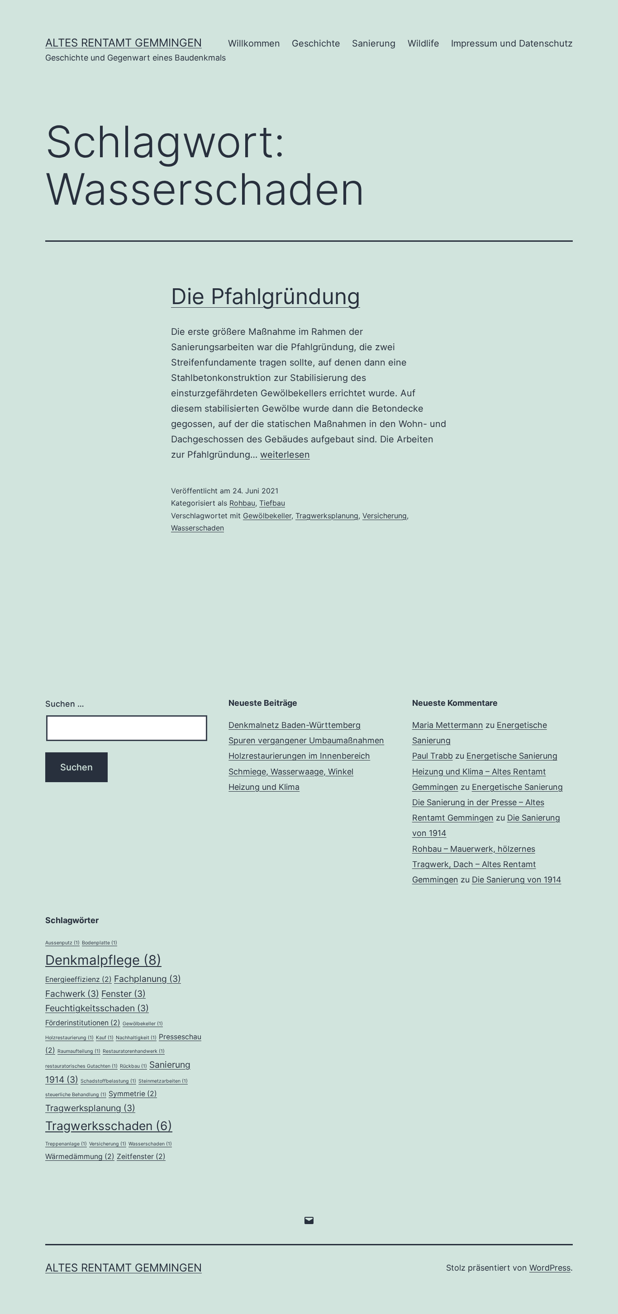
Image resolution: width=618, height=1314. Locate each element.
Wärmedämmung (79, 1156)
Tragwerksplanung (326, 515)
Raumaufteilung (78, 1051)
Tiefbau (272, 502)
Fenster (123, 993)
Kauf (105, 1038)
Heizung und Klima (263, 787)
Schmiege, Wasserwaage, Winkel (290, 771)
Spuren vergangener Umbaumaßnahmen (306, 740)
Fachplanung (147, 978)
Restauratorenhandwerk (134, 1051)
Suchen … (64, 704)
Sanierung (373, 43)
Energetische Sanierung (511, 755)
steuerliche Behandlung (75, 1095)
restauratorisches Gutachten (81, 1066)
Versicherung (384, 515)
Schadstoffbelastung (108, 1081)
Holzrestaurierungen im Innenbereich (299, 755)
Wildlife (423, 43)
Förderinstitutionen (82, 1022)
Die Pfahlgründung (265, 296)
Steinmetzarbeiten (163, 1081)
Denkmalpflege (103, 960)
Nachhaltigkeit (136, 1038)
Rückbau (133, 1066)
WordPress (549, 1267)
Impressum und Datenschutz (512, 43)
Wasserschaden (197, 527)
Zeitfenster (141, 1156)
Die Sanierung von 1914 (516, 879)
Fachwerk (72, 993)
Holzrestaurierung (69, 1038)
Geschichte (316, 43)
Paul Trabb (432, 755)
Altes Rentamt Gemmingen (123, 42)
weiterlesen (285, 454)
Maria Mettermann (447, 725)
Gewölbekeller (267, 515)
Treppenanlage (66, 1144)
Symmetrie (133, 1093)
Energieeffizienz (78, 979)
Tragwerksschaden (108, 1125)
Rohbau (242, 502)
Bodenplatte (99, 943)
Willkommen (254, 43)
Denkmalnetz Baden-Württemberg (294, 725)
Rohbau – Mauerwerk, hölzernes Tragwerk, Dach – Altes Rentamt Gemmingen (474, 864)
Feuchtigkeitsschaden (97, 1008)
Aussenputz (62, 943)
